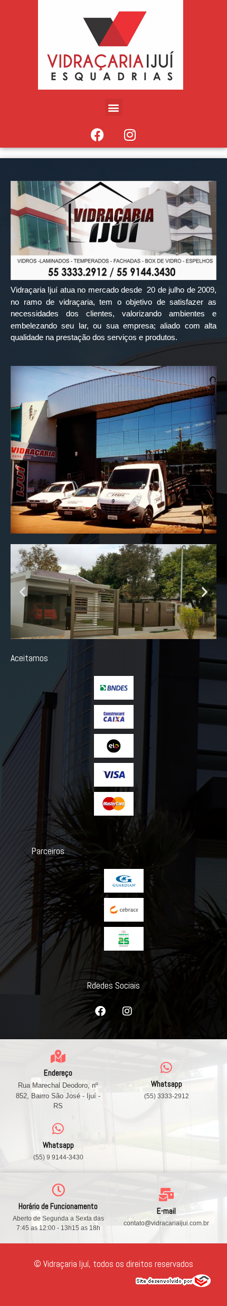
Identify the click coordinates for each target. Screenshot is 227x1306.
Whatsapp (166, 1084)
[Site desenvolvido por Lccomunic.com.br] (173, 1284)
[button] (113, 107)
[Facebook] (97, 134)
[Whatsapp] (166, 1067)
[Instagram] (130, 134)
